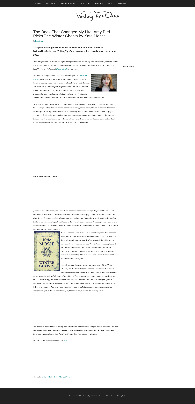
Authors (45, 377)
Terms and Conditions (107, 396)
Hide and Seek (61, 69)
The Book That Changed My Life (59, 377)
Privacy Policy (122, 396)
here (65, 341)
